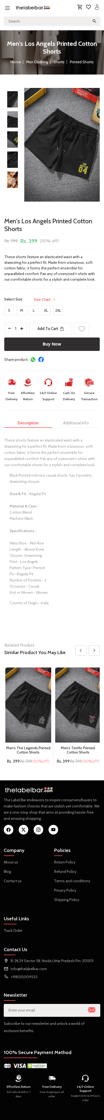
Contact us (13, 880)
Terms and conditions (72, 880)
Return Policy (64, 862)
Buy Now (52, 344)
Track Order (13, 930)
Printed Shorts (82, 62)
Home (15, 62)
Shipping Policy (66, 899)
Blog (7, 871)
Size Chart (42, 299)
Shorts (59, 62)
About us (11, 862)
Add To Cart (48, 328)
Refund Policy (65, 871)
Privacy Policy (65, 890)
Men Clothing (37, 62)
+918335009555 (24, 976)
